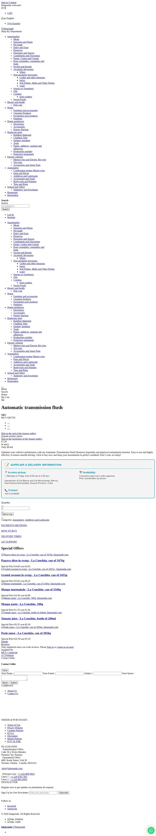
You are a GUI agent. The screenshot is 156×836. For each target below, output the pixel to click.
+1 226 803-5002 (18, 779)
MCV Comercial (9, 652)
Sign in (50, 647)
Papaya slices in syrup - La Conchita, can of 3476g (32, 560)
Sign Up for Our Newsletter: (15, 792)
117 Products (7, 655)
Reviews (5, 644)
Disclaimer (12, 736)
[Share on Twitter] (8, 426)
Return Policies (14, 738)
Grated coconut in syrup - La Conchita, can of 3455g (34, 575)
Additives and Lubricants (37, 520)
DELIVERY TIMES (11, 536)
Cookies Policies (15, 730)
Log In (10, 214)
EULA (10, 733)
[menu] (2, 387)
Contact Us (12, 693)
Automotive (18, 520)
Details (4, 641)
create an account (65, 647)
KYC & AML (14, 741)
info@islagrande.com (11, 768)
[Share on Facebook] (8, 423)
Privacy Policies (15, 727)
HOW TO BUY (9, 531)
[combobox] (15, 206)
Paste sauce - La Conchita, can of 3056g (26, 633)
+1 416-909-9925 (26, 774)
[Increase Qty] (2, 512)
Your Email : (49, 673)
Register (11, 217)
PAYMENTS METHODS (14, 525)
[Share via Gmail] (8, 429)
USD (9, 13)
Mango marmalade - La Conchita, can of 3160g (31, 589)
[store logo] (7, 28)
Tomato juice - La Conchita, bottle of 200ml (28, 618)
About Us (12, 691)
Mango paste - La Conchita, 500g (22, 604)
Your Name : (7, 673)
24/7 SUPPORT (9, 541)
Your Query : (128, 673)
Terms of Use (13, 725)
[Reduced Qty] (2, 506)
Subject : (88, 673)
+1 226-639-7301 (18, 776)
